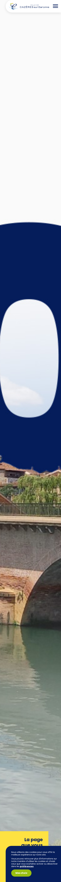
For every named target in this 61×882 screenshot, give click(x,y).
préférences (26, 866)
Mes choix (21, 873)
